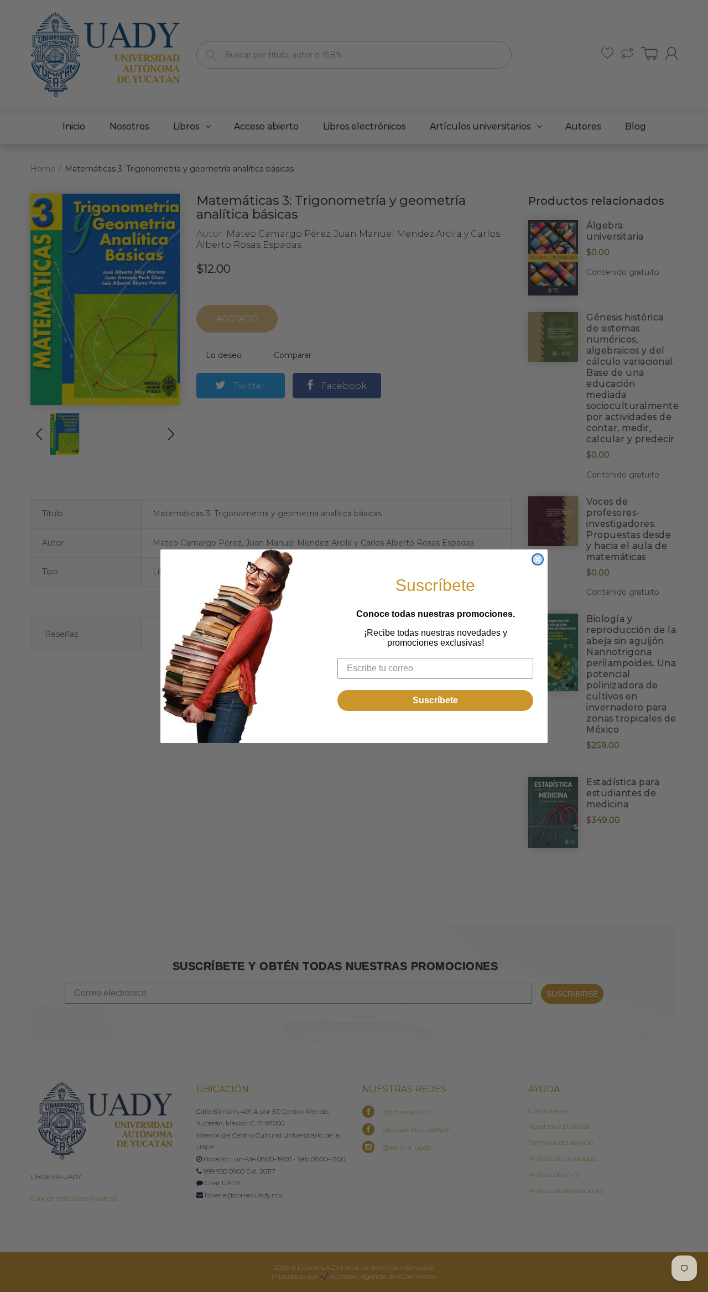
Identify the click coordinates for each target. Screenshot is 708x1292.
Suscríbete (435, 700)
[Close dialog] (537, 559)
